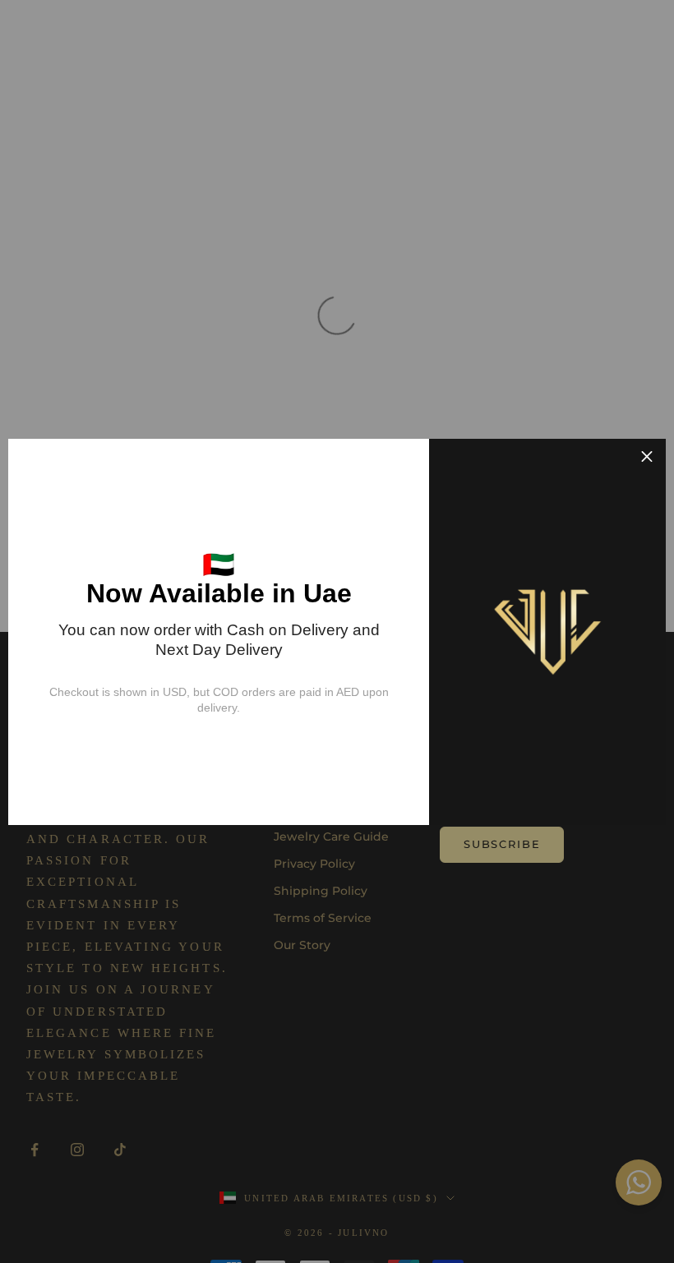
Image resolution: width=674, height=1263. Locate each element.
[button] (646, 457)
